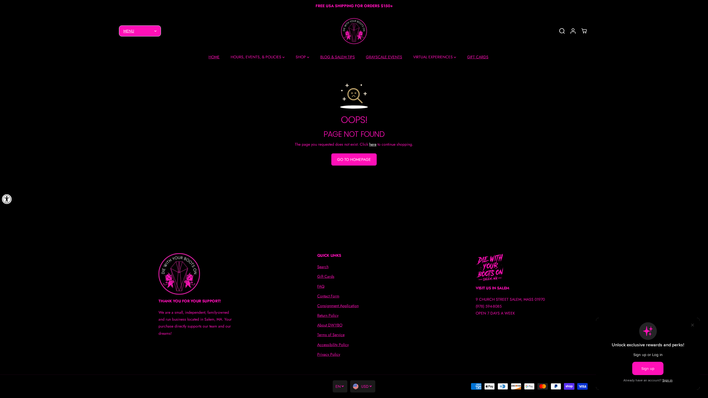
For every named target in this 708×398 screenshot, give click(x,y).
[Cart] (584, 31)
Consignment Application (338, 305)
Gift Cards (325, 276)
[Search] (562, 31)
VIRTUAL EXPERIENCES (433, 57)
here (372, 144)
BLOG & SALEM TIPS (337, 57)
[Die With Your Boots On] (354, 31)
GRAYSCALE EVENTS (384, 57)
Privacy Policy (328, 354)
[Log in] (573, 31)
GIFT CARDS (477, 57)
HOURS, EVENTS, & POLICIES (256, 57)
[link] (195, 274)
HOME (214, 57)
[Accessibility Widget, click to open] (6, 199)
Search (323, 266)
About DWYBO (329, 325)
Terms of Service (331, 334)
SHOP (301, 57)
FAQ (320, 286)
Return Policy (328, 315)
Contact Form (328, 296)
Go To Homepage (354, 159)
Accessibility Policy (333, 344)
